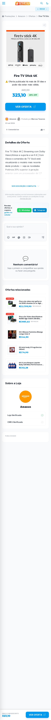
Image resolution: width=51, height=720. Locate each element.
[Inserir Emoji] (8, 237)
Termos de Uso (25, 199)
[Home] (22, 3)
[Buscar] (42, 3)
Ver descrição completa (24, 186)
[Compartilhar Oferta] (44, 25)
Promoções (10, 16)
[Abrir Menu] (4, 3)
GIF (13, 237)
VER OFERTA (23, 106)
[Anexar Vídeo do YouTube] (29, 237)
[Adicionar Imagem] (24, 237)
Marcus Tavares (38, 119)
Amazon (21, 16)
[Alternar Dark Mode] (47, 3)
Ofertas (32, 16)
